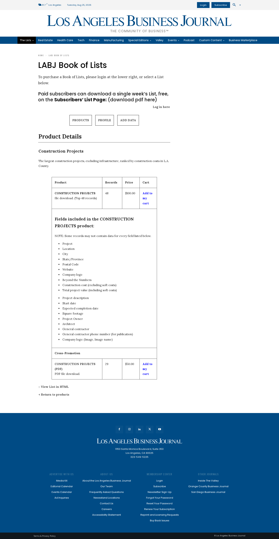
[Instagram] (129, 429)
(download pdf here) (105, 100)
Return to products (55, 394)
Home (41, 55)
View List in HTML (55, 387)
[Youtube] (159, 429)
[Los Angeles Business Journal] (139, 441)
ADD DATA (128, 120)
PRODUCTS (80, 120)
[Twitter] (149, 429)
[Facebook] (119, 429)
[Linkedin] (139, 429)
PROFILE (104, 120)
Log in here (161, 107)
